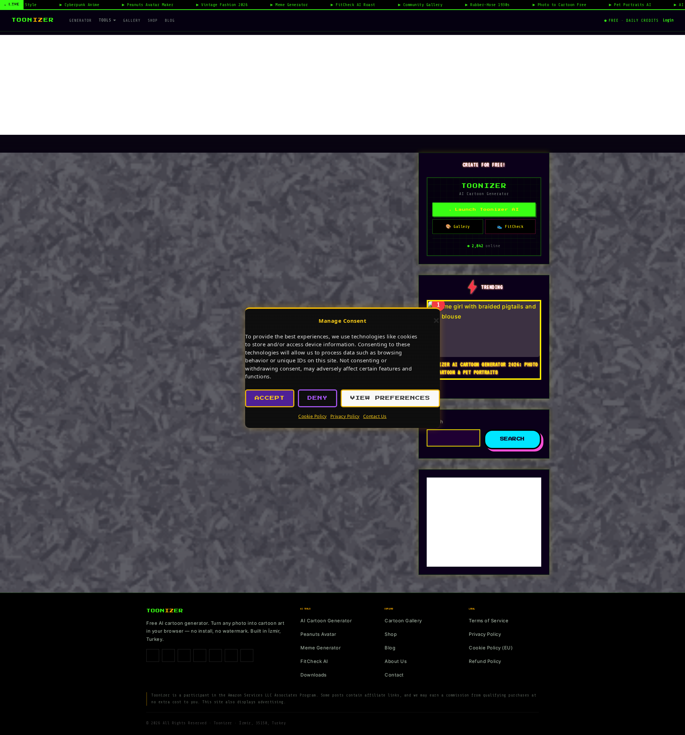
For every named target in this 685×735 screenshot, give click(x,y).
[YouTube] (231, 655)
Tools (105, 20)
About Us (396, 661)
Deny (318, 398)
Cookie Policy (312, 416)
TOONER (32, 20)
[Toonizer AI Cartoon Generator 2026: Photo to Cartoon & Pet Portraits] (484, 329)
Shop (153, 20)
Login (668, 20)
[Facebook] (152, 655)
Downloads (313, 675)
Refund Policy (485, 661)
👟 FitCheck (510, 226)
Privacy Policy (345, 416)
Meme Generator (320, 647)
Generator (80, 20)
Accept (270, 398)
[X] (215, 655)
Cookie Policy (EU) (491, 647)
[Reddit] (246, 655)
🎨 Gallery (458, 226)
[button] (436, 320)
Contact (394, 675)
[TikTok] (184, 655)
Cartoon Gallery (403, 620)
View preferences (390, 398)
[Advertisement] (342, 85)
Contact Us (375, 416)
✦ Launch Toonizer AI (484, 209)
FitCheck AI (314, 661)
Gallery (132, 20)
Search (435, 421)
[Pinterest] (199, 655)
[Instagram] (168, 655)
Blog (170, 20)
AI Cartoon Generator (326, 620)
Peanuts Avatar (318, 634)
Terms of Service (488, 620)
